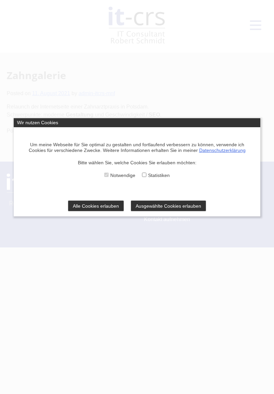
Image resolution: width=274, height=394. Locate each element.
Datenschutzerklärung (222, 150)
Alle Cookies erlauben (96, 206)
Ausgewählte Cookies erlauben (168, 206)
